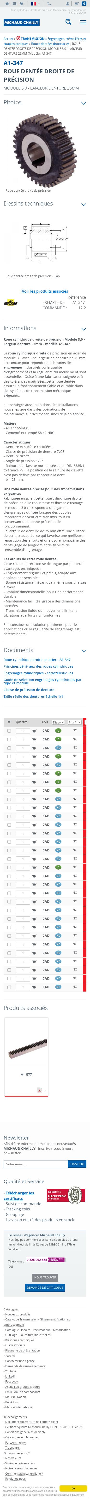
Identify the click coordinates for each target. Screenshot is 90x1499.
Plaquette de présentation (22, 1350)
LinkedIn (10, 1376)
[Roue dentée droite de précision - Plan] (45, 245)
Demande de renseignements (25, 1366)
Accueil (8, 39)
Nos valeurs (13, 1458)
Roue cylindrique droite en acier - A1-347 (37, 659)
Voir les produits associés (45, 291)
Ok (73, 1488)
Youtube (10, 1371)
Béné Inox (11, 1402)
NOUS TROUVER (45, 1277)
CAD (45, 730)
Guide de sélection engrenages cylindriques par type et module (43, 681)
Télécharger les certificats (19, 1195)
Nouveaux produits (17, 1314)
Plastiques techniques (19, 1340)
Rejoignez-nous (15, 1478)
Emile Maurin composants (22, 1392)
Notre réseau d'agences (21, 1468)
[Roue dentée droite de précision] (45, 154)
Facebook (11, 1381)
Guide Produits (15, 1345)
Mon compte (68, 3)
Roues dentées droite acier (50, 44)
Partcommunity (15, 1442)
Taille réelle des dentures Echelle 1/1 (33, 696)
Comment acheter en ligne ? (24, 1473)
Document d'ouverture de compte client (31, 1422)
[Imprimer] (21, 3)
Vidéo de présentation (20, 1463)
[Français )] (35, 3)
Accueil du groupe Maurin (22, 1386)
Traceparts (12, 1447)
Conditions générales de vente (25, 1432)
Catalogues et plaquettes (22, 1437)
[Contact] (14, 3)
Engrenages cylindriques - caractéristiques (38, 673)
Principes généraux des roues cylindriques (38, 666)
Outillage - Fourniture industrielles (28, 1335)
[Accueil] (7, 3)
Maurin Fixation (15, 1397)
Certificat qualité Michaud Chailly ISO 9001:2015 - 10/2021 (44, 1427)
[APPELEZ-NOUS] (49, 3)
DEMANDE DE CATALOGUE (45, 1287)
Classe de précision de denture (29, 689)
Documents (40, 1091)
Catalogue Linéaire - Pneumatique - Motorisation (37, 1330)
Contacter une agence (20, 1361)
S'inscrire (77, 1164)
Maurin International (19, 1407)
